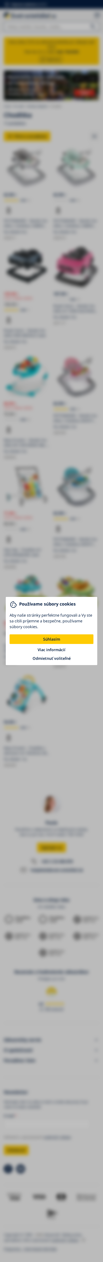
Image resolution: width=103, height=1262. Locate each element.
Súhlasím (51, 639)
